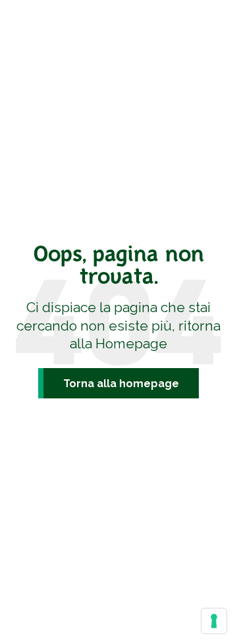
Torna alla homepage (121, 383)
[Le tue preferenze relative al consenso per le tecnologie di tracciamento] (213, 620)
